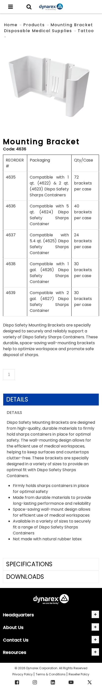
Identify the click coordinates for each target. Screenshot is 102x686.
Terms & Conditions (51, 674)
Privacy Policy (22, 674)
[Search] (29, 6)
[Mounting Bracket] (51, 42)
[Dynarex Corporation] (51, 7)
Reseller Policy (79, 674)
